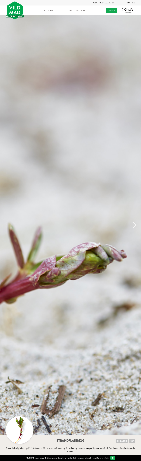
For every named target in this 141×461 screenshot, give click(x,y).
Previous (6, 225)
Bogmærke (122, 441)
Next (133, 225)
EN (133, 2)
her (113, 2)
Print (132, 441)
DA (129, 2)
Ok (112, 458)
